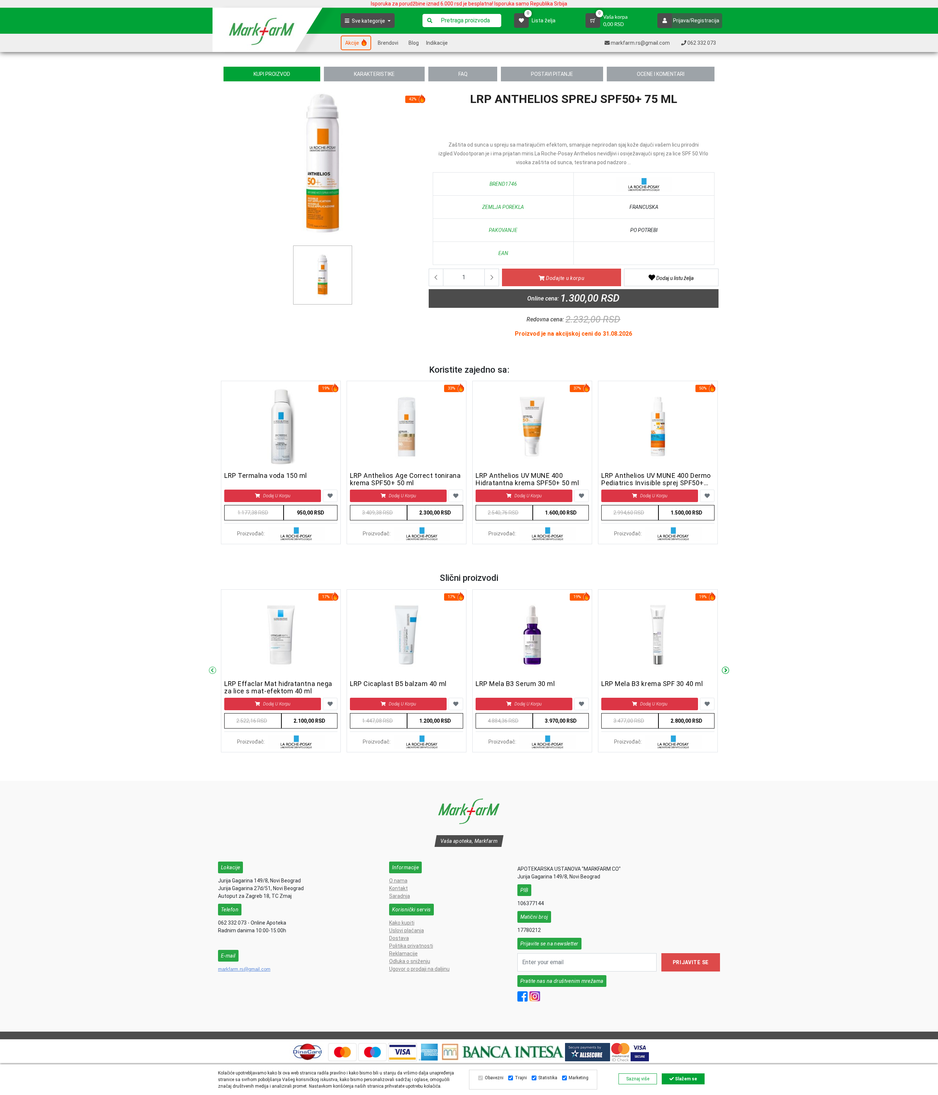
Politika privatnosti (411, 946)
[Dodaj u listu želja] (330, 496)
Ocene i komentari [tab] (660, 74)
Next (725, 670)
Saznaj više (637, 1078)
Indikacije (437, 43)
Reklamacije (403, 953)
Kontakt (398, 888)
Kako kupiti (401, 923)
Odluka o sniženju (409, 961)
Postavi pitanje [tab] (552, 74)
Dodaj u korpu (276, 495)
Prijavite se (691, 962)
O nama (398, 881)
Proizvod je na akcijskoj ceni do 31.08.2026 (573, 333)
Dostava (399, 938)
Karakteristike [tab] (374, 74)
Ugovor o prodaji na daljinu (419, 969)
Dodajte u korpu (564, 278)
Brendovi (388, 43)
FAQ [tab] (463, 74)
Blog (414, 43)
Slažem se (685, 1078)
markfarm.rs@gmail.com (244, 969)
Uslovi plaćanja (406, 930)
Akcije (352, 43)
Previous (212, 670)
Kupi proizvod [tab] (272, 74)
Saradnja (399, 896)
